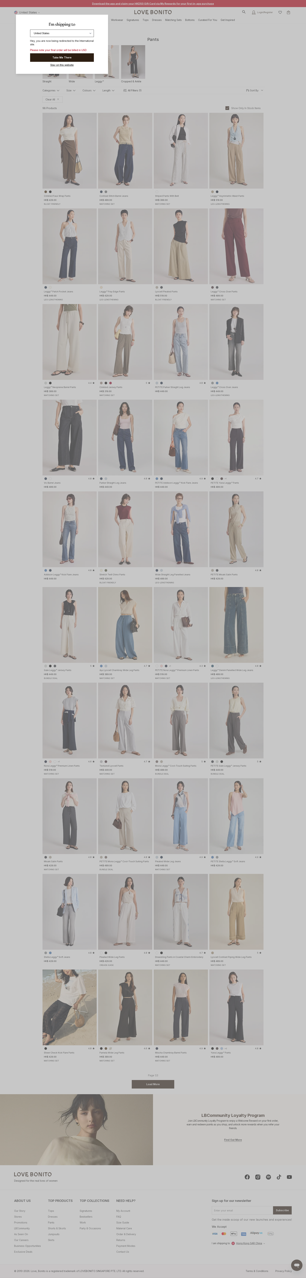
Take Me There (62, 57)
